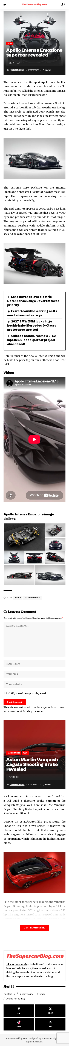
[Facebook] (19, 1010)
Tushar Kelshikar (17, 70)
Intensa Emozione (33, 597)
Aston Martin (14, 752)
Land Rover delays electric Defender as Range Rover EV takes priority (33, 301)
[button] (7, 4)
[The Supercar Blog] (34, 4)
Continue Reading (34, 927)
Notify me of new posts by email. (27, 693)
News (10, 43)
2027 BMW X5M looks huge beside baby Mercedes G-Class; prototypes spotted (31, 326)
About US (9, 986)
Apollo (18, 597)
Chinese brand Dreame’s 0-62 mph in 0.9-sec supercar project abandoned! (31, 340)
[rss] (50, 1024)
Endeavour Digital (50, 1038)
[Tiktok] (19, 1024)
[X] (50, 1010)
